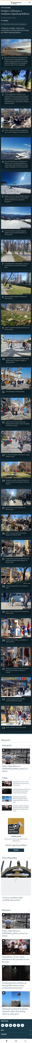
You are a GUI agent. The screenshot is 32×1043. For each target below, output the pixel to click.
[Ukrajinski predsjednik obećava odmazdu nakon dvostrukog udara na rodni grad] (7, 799)
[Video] (6, 1041)
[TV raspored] (22, 1025)
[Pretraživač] (25, 1041)
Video (5, 778)
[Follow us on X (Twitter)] (6, 1025)
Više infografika (9, 858)
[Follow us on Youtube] (10, 1025)
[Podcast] (16, 1041)
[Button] (4, 21)
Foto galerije (6, 8)
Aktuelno (6, 910)
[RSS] (18, 1025)
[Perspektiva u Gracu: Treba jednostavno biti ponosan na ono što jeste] (7, 783)
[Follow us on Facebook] (2, 1025)
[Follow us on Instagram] (14, 1025)
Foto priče (7, 746)
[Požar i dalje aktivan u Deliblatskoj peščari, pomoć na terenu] (16, 756)
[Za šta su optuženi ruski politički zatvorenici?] (16, 878)
